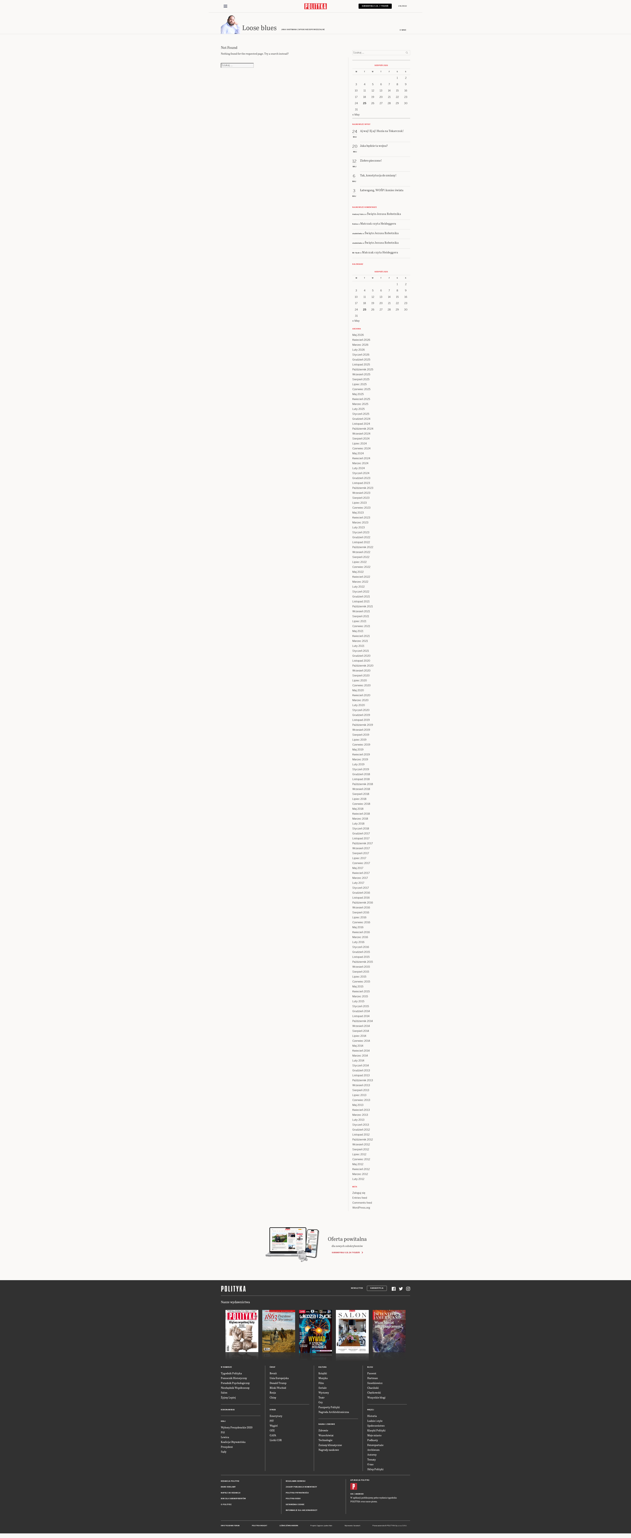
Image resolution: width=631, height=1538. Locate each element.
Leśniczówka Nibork (289, 1526)
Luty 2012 (358, 1179)
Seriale (322, 1388)
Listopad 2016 (361, 897)
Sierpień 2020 (361, 675)
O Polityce (226, 1504)
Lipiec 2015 (359, 976)
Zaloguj (402, 6)
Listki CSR (276, 1440)
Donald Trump (278, 1383)
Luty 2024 (358, 468)
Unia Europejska (279, 1378)
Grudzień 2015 (361, 952)
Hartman (372, 1378)
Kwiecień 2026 (361, 340)
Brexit (273, 1373)
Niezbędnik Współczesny (235, 1388)
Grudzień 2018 (361, 774)
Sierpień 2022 (360, 557)
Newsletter (357, 1288)
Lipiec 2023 (359, 502)
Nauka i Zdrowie (326, 1424)
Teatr (321, 1397)
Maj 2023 (358, 512)
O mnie (403, 30)
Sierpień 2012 (360, 1149)
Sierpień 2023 (361, 498)
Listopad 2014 (361, 1016)
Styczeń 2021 (360, 651)
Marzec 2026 (360, 345)
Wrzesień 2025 (361, 374)
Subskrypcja (377, 1288)
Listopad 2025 (361, 364)
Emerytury (276, 1416)
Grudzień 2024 (361, 419)
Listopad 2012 (361, 1134)
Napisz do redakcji (230, 1493)
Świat (272, 1367)
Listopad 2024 (361, 424)
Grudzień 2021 (361, 596)
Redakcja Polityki (230, 1481)
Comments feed (362, 1202)
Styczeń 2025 (360, 414)
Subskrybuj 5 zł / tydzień (375, 6)
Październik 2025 (362, 369)
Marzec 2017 (360, 878)
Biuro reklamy (228, 1487)
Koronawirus (228, 1410)
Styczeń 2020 (361, 710)
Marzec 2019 (360, 759)
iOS (352, 1494)
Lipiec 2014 (359, 1036)
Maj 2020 (358, 690)
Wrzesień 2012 (361, 1144)
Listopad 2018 (361, 779)
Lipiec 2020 (359, 680)
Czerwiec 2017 (361, 863)
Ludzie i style (375, 1421)
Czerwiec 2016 (361, 922)
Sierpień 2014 (360, 1031)
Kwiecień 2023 (361, 517)
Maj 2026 (358, 335)
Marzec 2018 (360, 818)
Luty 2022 (358, 586)
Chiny (273, 1397)
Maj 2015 (357, 986)
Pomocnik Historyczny (234, 1378)
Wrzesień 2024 (361, 433)
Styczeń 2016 (360, 947)
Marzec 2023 (360, 522)
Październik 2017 (362, 843)
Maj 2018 (357, 809)
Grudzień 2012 (361, 1129)
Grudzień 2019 (361, 715)
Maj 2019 (357, 749)
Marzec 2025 (360, 404)
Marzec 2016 (360, 937)
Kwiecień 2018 (361, 813)
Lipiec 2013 (359, 1095)
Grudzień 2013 (361, 1070)
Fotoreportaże (375, 1445)
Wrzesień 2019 (361, 730)
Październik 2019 (362, 725)
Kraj (223, 1421)
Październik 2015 (362, 962)
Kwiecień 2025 (361, 399)
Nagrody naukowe (328, 1450)
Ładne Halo (328, 1526)
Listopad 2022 (361, 542)
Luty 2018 (358, 823)
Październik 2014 (362, 1021)
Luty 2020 (358, 705)
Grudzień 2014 (361, 1011)
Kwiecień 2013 (361, 1110)
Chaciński (373, 1388)
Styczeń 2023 (360, 532)
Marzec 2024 (360, 463)
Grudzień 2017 (361, 833)
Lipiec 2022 (359, 562)
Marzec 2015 (360, 996)
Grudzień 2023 (361, 478)
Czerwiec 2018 (361, 804)
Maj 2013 (357, 1105)
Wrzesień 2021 (361, 611)
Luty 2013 (358, 1120)
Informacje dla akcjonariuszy (301, 1510)
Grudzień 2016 (361, 892)
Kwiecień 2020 (361, 695)
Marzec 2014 (360, 1055)
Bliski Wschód (278, 1388)
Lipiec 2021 (359, 621)
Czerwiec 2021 (361, 626)
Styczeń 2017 (360, 888)
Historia (372, 1416)
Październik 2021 (362, 606)
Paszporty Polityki (329, 1407)
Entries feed (359, 1198)
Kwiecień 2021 (361, 636)
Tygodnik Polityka (231, 1373)
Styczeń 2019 (360, 769)
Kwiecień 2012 (361, 1169)
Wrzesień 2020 (361, 670)
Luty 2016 (358, 942)
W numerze (226, 1367)
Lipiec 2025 (359, 384)
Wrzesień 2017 (361, 848)
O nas (370, 1464)
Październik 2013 (362, 1080)
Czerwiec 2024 (361, 448)
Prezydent (227, 1447)
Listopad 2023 (361, 483)
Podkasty (372, 1440)
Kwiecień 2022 (361, 577)
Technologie (325, 1440)
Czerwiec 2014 (361, 1041)
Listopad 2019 (361, 720)
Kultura (322, 1367)
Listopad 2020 (361, 660)
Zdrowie (323, 1430)
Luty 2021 (358, 646)
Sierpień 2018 (360, 794)
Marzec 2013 (360, 1115)
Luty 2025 (358, 409)
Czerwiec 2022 (361, 567)
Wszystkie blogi (376, 1397)
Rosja (273, 1392)
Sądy (223, 1451)
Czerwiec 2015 (361, 981)
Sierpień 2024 (361, 438)
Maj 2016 (357, 927)
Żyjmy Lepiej (228, 1397)
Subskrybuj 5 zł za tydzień (346, 1252)
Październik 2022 (362, 547)
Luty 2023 (358, 527)
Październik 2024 (362, 428)
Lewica (225, 1437)
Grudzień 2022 (361, 537)
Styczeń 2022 (360, 591)
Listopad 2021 (361, 601)
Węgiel (274, 1425)
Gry (320, 1402)
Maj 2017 (357, 868)
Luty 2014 (358, 1060)
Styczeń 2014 (360, 1065)
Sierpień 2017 (360, 853)
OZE (272, 1430)
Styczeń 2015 (360, 1006)
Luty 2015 (358, 1001)
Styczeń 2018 (360, 828)
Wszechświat (326, 1435)
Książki (322, 1373)
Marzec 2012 (360, 1174)
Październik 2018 (362, 784)
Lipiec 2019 (359, 739)
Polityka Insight (259, 1526)
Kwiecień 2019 (361, 754)
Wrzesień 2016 (361, 907)
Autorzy (372, 1454)
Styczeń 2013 (360, 1124)
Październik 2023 (362, 488)
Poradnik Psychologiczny (235, 1383)
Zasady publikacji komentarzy (301, 1487)
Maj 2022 (358, 572)
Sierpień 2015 (360, 971)
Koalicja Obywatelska (233, 1442)
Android (359, 1494)
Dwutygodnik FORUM (230, 1526)
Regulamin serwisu (295, 1481)
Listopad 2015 (361, 957)
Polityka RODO (293, 1499)
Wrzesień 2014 (361, 1026)
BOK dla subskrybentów (233, 1499)
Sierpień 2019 (360, 735)
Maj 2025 (358, 394)
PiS (223, 1432)
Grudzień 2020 (361, 656)
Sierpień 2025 (360, 379)
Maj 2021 (357, 631)
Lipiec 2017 (359, 858)
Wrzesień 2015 (361, 967)
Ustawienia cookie (295, 1504)
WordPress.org (361, 1207)
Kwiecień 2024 (361, 458)
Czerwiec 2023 (361, 507)
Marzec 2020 (360, 700)
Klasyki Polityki (376, 1430)
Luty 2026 (358, 349)
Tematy (371, 1459)
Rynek (273, 1410)
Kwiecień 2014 (361, 1050)
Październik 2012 (362, 1139)
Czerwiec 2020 (361, 685)
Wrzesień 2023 (361, 493)
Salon (224, 1392)
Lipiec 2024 (359, 443)
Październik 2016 (362, 902)
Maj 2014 (357, 1045)
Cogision (320, 1526)
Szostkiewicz (375, 1383)
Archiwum (373, 1450)
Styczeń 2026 (360, 354)
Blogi (370, 1367)
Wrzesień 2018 (361, 789)
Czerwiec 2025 (361, 389)
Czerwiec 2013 (361, 1100)
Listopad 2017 (361, 838)
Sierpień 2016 (360, 912)
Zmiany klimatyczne (330, 1445)
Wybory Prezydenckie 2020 (236, 1427)
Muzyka (323, 1378)
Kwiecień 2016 (361, 932)
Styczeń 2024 (360, 473)
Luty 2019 (358, 764)
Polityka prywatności (297, 1493)
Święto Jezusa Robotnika (384, 214)
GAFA (273, 1435)
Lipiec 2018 (359, 799)
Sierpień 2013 (360, 1090)
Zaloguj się (358, 1193)
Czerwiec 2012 (361, 1159)
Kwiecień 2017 (361, 873)
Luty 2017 (358, 883)
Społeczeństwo (376, 1425)
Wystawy (323, 1392)
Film (321, 1383)
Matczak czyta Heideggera (378, 223)
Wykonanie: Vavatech (352, 1526)
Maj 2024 (358, 453)
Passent (371, 1373)
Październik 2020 (363, 665)
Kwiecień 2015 (361, 991)
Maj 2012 (357, 1164)
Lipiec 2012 (359, 1154)
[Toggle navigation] (225, 6)
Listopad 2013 (361, 1075)
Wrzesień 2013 (361, 1085)
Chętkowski (374, 1392)
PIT (272, 1421)
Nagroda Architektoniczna (333, 1412)
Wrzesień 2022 (361, 552)
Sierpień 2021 (360, 616)
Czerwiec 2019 (361, 744)
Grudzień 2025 (361, 359)
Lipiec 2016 (359, 917)
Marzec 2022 (360, 581)
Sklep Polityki (375, 1469)
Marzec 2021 (360, 641)
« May (356, 114)
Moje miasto (374, 1435)
